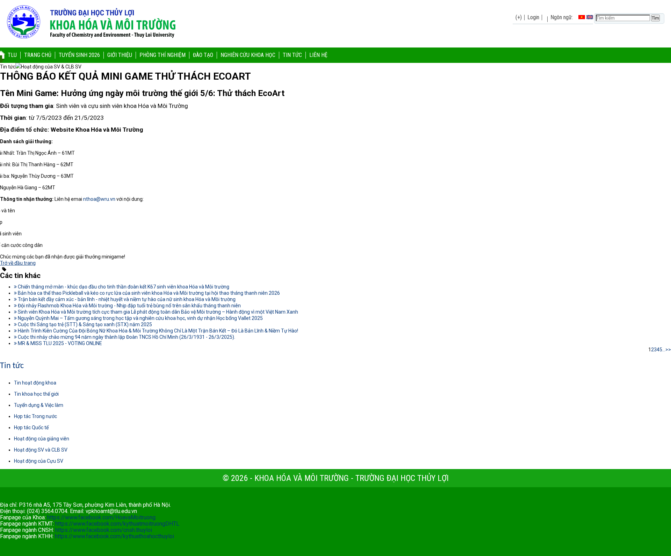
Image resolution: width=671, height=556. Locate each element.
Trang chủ (37, 55)
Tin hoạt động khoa (35, 383)
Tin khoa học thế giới (36, 394)
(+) (518, 17)
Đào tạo (203, 55)
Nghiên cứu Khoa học (248, 55)
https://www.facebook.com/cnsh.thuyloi (103, 530)
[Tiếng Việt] (581, 17)
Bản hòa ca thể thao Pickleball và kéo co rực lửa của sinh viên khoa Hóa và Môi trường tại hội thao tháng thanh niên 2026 (148, 293)
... (663, 349)
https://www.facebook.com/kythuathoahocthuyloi (114, 536)
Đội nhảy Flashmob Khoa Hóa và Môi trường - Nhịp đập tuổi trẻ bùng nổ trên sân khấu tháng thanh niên (129, 305)
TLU (12, 55)
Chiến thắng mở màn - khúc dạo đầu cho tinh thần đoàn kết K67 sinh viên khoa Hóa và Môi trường (123, 287)
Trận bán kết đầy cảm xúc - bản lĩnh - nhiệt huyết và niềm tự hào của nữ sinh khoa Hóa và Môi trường (126, 299)
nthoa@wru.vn (99, 199)
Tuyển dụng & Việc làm (38, 405)
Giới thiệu (119, 55)
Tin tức (292, 55)
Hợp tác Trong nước (35, 416)
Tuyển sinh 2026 (79, 55)
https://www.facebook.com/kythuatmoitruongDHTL (117, 523)
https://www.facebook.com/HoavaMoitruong (101, 517)
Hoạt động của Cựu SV (38, 461)
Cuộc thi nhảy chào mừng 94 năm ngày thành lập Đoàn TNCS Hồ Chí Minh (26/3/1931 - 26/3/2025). (126, 337)
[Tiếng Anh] (589, 17)
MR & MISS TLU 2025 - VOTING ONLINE (59, 343)
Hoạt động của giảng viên (41, 438)
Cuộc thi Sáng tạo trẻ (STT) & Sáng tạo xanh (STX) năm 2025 (84, 324)
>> (668, 349)
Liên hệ (318, 55)
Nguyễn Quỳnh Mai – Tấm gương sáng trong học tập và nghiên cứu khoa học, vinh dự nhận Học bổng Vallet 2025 (140, 318)
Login (533, 17)
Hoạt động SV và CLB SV (40, 450)
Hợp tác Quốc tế (31, 427)
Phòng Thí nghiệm (162, 55)
